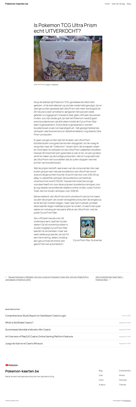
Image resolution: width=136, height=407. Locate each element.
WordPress (127, 401)
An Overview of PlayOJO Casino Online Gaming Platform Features (39, 336)
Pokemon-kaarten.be (16, 3)
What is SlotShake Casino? (19, 322)
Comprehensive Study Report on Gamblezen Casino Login (35, 315)
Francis (47, 84)
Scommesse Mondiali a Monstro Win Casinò (28, 329)
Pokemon (55, 84)
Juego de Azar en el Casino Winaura (24, 343)
